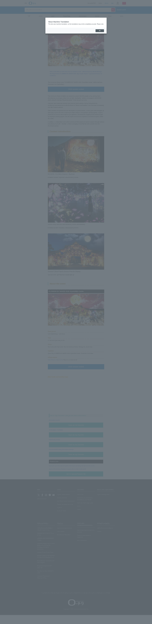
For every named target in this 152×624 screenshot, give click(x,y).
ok (100, 30)
